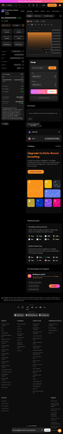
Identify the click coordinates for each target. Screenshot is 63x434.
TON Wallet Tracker (6, 372)
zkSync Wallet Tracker (5, 350)
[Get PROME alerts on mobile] (23, 25)
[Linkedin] (36, 308)
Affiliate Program (5, 339)
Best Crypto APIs (34, 286)
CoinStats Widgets (37, 350)
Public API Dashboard (20, 343)
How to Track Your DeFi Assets (55, 409)
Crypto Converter (37, 336)
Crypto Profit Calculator (36, 324)
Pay (33, 73)
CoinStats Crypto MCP (37, 375)
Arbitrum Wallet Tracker (5, 354)
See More (58, 146)
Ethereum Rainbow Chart (37, 343)
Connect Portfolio (36, 172)
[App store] (19, 315)
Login (43, 5)
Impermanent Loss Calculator (37, 332)
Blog (2, 330)
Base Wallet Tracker (6, 369)
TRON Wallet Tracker (4, 375)
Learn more (39, 1)
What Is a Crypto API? (36, 282)
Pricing (19, 326)
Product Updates (21, 324)
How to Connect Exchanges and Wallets (55, 405)
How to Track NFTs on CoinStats (56, 427)
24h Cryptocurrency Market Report (38, 353)
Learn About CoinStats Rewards (55, 423)
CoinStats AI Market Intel (6, 336)
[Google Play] (43, 315)
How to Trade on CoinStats (55, 419)
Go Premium (51, 91)
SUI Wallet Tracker (6, 382)
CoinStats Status (55, 430)
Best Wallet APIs (34, 289)
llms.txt (34, 379)
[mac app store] (31, 315)
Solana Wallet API (37, 384)
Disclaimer (4, 401)
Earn (2, 328)
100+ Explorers (36, 368)
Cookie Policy (5, 408)
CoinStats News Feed (21, 347)
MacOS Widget (52, 328)
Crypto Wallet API (37, 381)
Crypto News (4, 332)
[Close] (60, 1)
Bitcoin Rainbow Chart (37, 339)
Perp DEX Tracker (6, 384)
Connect (52, 68)
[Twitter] (23, 61)
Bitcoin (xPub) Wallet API (38, 392)
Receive (34, 81)
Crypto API (53, 286)
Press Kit (19, 329)
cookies (19, 430)
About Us (19, 350)
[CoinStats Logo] (7, 5)
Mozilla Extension (53, 330)
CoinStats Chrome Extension (53, 324)
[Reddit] (32, 308)
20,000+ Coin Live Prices (37, 365)
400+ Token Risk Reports (37, 371)
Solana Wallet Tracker (4, 358)
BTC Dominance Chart (37, 357)
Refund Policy (5, 410)
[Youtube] (40, 308)
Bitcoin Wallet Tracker (4, 379)
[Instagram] (23, 308)
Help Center (54, 401)
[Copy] (20, 51)
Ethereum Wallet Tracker (5, 366)
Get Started (52, 5)
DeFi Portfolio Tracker (4, 342)
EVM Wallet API (36, 386)
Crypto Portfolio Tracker (5, 324)
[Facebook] (45, 308)
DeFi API (35, 388)
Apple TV (51, 332)
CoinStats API (20, 337)
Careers (19, 331)
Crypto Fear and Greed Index (37, 347)
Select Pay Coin (44, 98)
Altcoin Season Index (36, 361)
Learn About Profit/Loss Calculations (54, 414)
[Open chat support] (59, 430)
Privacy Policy (5, 406)
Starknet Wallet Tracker (5, 346)
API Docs (19, 340)
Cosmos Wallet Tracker (5, 362)
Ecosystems (4, 387)
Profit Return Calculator (36, 328)
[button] (20, 51)
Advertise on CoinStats (20, 334)
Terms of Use (4, 403)
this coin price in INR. (17, 118)
